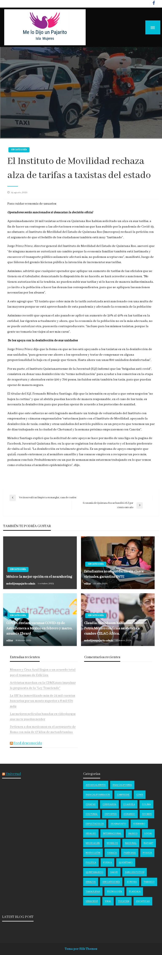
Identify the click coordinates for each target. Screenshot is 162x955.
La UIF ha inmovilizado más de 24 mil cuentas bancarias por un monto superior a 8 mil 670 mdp (42, 701)
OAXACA (112, 852)
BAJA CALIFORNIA (122, 785)
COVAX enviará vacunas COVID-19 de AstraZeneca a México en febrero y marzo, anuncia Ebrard (39, 628)
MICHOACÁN (93, 843)
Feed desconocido (28, 743)
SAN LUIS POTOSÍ (134, 872)
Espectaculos (95, 823)
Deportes (111, 814)
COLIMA (146, 804)
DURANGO (129, 814)
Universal (13, 774)
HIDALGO (91, 833)
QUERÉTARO (126, 862)
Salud (114, 872)
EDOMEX (147, 814)
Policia (147, 852)
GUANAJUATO (118, 823)
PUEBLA (107, 862)
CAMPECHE (123, 794)
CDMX (139, 794)
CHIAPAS (91, 804)
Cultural (92, 814)
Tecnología (114, 891)
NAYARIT (148, 843)
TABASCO (149, 881)
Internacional (112, 833)
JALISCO (133, 833)
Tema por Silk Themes (81, 949)
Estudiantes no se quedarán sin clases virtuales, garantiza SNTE (113, 574)
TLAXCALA (134, 891)
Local (148, 833)
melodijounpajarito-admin (21, 583)
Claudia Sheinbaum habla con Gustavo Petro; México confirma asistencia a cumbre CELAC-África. (115, 628)
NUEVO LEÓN (93, 852)
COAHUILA (129, 804)
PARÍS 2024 (130, 852)
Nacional (131, 843)
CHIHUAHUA (109, 804)
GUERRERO (139, 823)
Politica (91, 862)
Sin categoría (19, 149)
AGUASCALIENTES (96, 785)
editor (87, 583)
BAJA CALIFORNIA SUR (98, 794)
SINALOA (91, 881)
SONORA (132, 881)
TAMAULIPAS (93, 891)
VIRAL (108, 901)
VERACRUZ (92, 901)
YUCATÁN (123, 901)
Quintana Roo (94, 872)
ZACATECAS (143, 901)
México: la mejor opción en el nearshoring (39, 577)
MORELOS (112, 843)
